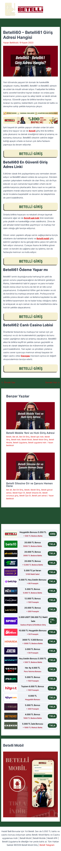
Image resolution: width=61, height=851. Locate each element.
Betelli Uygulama (20, 443)
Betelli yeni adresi (39, 496)
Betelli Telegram (47, 845)
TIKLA (52, 544)
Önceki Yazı (8, 382)
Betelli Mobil (27, 440)
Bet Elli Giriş (24, 437)
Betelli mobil (43, 238)
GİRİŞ (52, 534)
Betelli (32, 131)
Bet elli (15, 437)
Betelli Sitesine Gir (33, 493)
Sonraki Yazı (52, 382)
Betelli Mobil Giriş (40, 440)
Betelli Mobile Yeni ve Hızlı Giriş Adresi (30, 432)
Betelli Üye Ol (25, 496)
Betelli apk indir (31, 218)
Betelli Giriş (35, 490)
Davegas (25, 356)
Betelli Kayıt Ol (19, 493)
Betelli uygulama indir (37, 443)
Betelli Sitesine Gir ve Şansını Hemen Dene (29, 484)
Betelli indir (15, 440)
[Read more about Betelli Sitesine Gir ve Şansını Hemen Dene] (30, 466)
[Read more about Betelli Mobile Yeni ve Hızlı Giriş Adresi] (30, 415)
